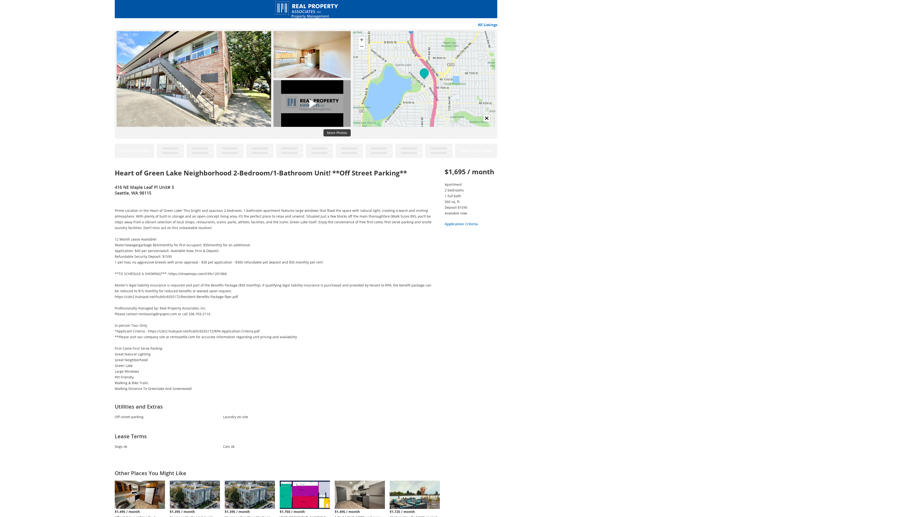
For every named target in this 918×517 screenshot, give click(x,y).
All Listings (487, 24)
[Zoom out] (361, 46)
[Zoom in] (361, 39)
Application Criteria (461, 223)
